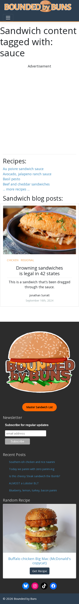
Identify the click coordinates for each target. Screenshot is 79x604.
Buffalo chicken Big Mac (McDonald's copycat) (39, 560)
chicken (12, 260)
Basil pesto (11, 179)
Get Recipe (39, 571)
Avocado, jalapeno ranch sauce (27, 174)
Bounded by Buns (25, 599)
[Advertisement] (39, 108)
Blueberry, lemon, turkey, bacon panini (33, 490)
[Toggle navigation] (8, 17)
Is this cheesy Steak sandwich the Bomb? (34, 476)
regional (27, 260)
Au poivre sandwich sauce (23, 168)
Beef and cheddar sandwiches (26, 184)
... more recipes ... (16, 189)
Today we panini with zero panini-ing (31, 469)
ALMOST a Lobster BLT (24, 483)
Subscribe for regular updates (27, 425)
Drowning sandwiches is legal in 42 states (39, 271)
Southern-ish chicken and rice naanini (32, 462)
